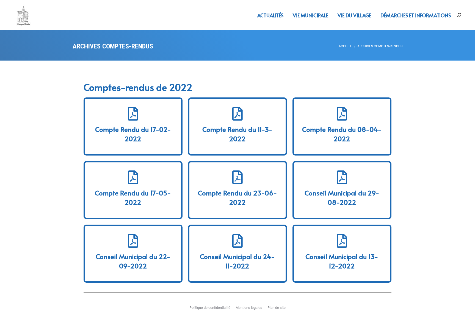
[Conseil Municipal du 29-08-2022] (342, 177)
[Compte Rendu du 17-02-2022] (133, 114)
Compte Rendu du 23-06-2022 (237, 197)
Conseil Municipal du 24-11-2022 (237, 261)
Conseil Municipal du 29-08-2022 (342, 197)
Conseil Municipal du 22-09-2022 (133, 261)
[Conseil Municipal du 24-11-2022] (237, 241)
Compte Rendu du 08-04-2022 (342, 134)
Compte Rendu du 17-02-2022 (133, 134)
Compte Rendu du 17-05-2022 (133, 197)
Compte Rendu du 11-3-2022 (237, 134)
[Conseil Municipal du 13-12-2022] (342, 241)
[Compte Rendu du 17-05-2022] (133, 177)
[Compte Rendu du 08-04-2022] (342, 114)
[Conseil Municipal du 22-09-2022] (133, 241)
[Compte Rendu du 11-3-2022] (237, 114)
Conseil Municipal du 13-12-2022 (341, 261)
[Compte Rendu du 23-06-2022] (237, 177)
